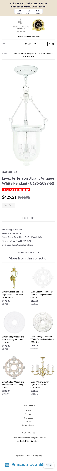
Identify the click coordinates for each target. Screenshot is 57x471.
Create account (53, 44)
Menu (4, 44)
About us (28, 414)
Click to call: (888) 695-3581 (28, 36)
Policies (28, 421)
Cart (29, 44)
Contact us (28, 418)
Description (27, 218)
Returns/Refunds (28, 425)
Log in (49, 44)
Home (4, 53)
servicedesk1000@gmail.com (28, 441)
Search (28, 410)
